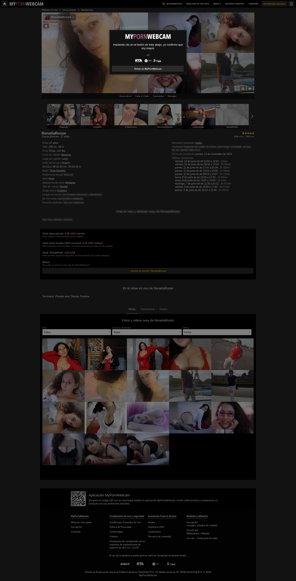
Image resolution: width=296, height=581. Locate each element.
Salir (148, 55)
